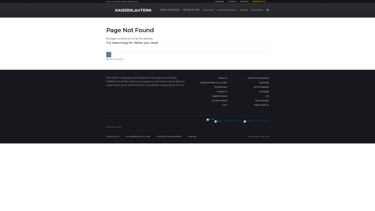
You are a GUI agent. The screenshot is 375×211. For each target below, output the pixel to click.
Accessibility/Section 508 (138, 136)
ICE (267, 96)
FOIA (225, 105)
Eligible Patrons (219, 96)
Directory (244, 1)
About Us (223, 78)
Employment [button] (257, 10)
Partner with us (259, 1)
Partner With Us (261, 105)
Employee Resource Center (214, 82)
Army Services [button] (170, 9)
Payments (264, 82)
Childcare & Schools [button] (226, 10)
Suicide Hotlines (219, 100)
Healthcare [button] (208, 10)
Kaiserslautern (133, 10)
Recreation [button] (191, 9)
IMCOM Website (261, 87)
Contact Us (222, 91)
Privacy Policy (112, 136)
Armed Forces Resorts (258, 78)
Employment (221, 87)
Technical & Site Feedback (169, 136)
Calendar (232, 1)
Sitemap (192, 136)
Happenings (219, 1)
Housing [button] (244, 10)
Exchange (264, 91)
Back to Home (114, 59)
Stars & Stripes (262, 100)
